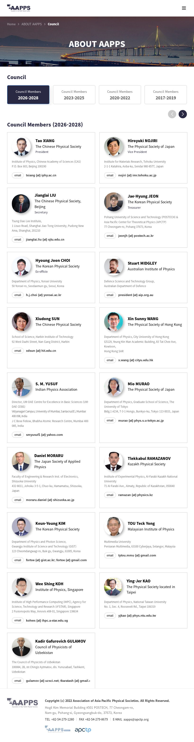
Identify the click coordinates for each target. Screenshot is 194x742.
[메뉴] (184, 8)
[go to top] (181, 694)
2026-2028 (28, 95)
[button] (183, 114)
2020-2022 (119, 95)
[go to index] (18, 9)
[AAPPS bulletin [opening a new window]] (57, 730)
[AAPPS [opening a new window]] (83, 730)
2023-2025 (74, 95)
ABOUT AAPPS (32, 24)
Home (11, 24)
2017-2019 (165, 95)
